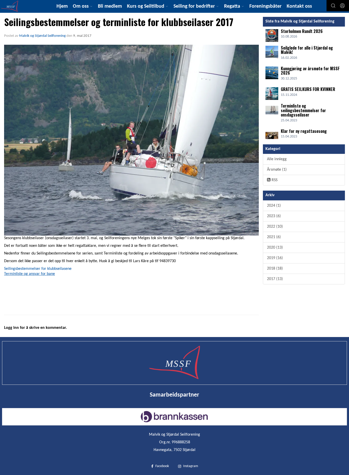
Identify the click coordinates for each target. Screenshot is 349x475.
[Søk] (333, 5)
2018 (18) (275, 269)
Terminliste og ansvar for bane (29, 274)
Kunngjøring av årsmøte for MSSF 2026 (310, 70)
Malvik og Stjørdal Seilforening (42, 36)
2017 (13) (275, 279)
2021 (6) (274, 237)
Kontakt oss (299, 6)
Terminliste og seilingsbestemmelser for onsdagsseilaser (303, 110)
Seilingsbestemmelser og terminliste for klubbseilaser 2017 (118, 22)
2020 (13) (275, 248)
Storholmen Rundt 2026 (302, 31)
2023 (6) (274, 216)
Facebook (162, 466)
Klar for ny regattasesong (304, 131)
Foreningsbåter (265, 6)
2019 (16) (275, 258)
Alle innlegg (277, 159)
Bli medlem (110, 6)
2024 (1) (274, 206)
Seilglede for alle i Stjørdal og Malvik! (307, 50)
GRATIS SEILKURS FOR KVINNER (308, 89)
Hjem (62, 6)
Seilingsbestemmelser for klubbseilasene (38, 269)
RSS (274, 180)
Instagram (190, 466)
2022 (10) (275, 227)
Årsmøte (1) (277, 170)
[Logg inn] (342, 5)
